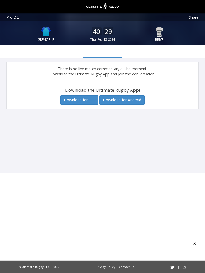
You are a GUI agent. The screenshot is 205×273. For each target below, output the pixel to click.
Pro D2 (12, 17)
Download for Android (122, 99)
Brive (159, 39)
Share (194, 17)
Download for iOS (79, 99)
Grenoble (46, 39)
